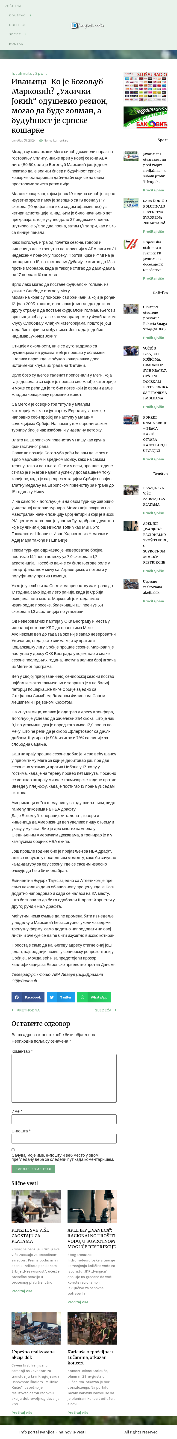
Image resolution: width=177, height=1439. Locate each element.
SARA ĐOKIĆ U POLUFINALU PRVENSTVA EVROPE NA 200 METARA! (155, 212)
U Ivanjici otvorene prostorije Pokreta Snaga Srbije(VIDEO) (155, 318)
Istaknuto (22, 73)
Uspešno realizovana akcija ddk (152, 587)
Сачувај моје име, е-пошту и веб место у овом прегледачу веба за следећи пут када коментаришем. (63, 1157)
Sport (15, 34)
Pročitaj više (22, 1291)
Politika (17, 25)
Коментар (22, 1051)
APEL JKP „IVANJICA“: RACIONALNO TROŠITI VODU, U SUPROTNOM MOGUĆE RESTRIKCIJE (92, 1238)
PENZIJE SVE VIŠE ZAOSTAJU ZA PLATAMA (30, 1236)
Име (17, 1111)
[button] (28, 997)
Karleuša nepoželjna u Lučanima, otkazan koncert (90, 1357)
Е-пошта (21, 1131)
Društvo (17, 15)
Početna (13, 6)
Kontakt (17, 43)
